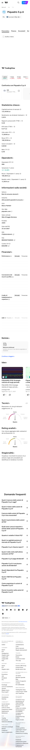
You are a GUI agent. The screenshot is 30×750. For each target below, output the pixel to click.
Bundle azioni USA (21, 669)
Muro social (5, 705)
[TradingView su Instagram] (15, 610)
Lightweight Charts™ (21, 729)
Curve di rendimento (7, 686)
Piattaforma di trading (22, 733)
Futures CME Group (21, 665)
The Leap (18, 660)
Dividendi (4, 678)
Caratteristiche (20, 644)
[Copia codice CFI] (9, 246)
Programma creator (7, 709)
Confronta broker (20, 658)
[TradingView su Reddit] (3, 614)
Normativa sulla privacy (20, 705)
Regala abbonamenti (21, 650)
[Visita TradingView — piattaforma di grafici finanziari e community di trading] (8, 68)
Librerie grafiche (20, 728)
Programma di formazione (19, 745)
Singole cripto (5, 655)
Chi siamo (18, 675)
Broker (17, 657)
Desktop (4, 699)
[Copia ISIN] (13, 234)
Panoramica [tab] (5, 31)
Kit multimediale (20, 684)
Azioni (3, 649)
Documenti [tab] (21, 31)
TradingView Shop (21, 689)
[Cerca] (18, 2)
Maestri (4, 728)
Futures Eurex (19, 667)
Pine (3, 660)
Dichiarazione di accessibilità (20, 710)
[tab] (17, 256)
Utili (3, 676)
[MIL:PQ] (3, 377)
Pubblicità (18, 739)
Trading (4, 718)
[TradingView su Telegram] (23, 610)
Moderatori (5, 713)
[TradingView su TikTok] (27, 610)
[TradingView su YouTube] (11, 610)
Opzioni (4, 688)
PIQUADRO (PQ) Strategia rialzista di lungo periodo (11, 381)
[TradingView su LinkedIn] (19, 610)
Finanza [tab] (13, 31)
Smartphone (5, 697)
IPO (3, 679)
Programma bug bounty (20, 717)
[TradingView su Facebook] (7, 610)
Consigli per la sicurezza (19, 713)
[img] (19, 17)
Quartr (7, 633)
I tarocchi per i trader (21, 691)
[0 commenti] (10, 394)
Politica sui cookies (21, 708)
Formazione (5, 720)
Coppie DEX (5, 658)
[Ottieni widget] (26, 403)
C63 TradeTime (20, 693)
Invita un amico (6, 707)
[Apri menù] (2, 2)
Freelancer (4, 730)
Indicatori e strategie (7, 726)
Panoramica (19, 655)
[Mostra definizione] (20, 109)
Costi (17, 646)
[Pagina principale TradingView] (6, 2)
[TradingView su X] (3, 610)
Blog (17, 679)
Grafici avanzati (20, 731)
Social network (6, 704)
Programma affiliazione (22, 743)
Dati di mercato (20, 648)
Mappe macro (5, 690)
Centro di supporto (21, 681)
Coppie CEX (5, 657)
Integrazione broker (21, 741)
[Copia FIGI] (14, 240)
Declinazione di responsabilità (20, 702)
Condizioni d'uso (20, 699)
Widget (18, 726)
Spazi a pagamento (7, 732)
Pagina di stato (20, 719)
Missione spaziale (20, 677)
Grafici (3, 644)
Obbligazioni (5, 653)
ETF (3, 651)
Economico (5, 674)
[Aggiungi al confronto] (18, 90)
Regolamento (5, 711)
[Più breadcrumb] (9, 7)
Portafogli (4, 684)
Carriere (18, 683)
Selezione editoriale (7, 721)
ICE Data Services (23, 621)
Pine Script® (5, 692)
